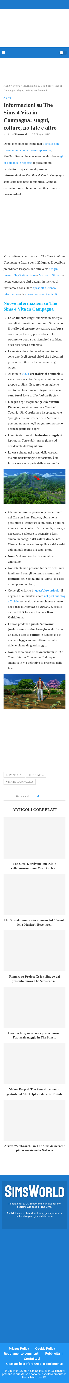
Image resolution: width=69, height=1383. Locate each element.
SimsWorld (20, 134)
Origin (53, 269)
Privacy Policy (19, 1348)
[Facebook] (25, 4)
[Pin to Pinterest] (50, 796)
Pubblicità (52, 1353)
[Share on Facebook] (45, 796)
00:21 (25, 374)
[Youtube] (37, 4)
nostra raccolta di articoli (41, 294)
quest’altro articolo (47, 590)
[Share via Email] (53, 796)
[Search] (55, 53)
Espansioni (14, 774)
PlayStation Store (24, 275)
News (16, 85)
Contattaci (32, 1358)
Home (7, 85)
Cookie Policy (45, 1348)
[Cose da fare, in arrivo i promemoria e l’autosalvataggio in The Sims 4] (34, 1007)
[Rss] (41, 4)
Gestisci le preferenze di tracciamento (34, 1364)
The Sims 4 (36, 774)
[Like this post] (41, 796)
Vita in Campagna (19, 781)
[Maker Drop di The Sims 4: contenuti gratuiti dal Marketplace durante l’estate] (34, 1063)
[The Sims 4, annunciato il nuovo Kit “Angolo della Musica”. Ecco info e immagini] (34, 894)
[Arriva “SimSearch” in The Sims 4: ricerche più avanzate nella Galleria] (34, 1120)
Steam (8, 275)
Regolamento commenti (21, 1353)
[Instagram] (32, 4)
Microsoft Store (49, 275)
